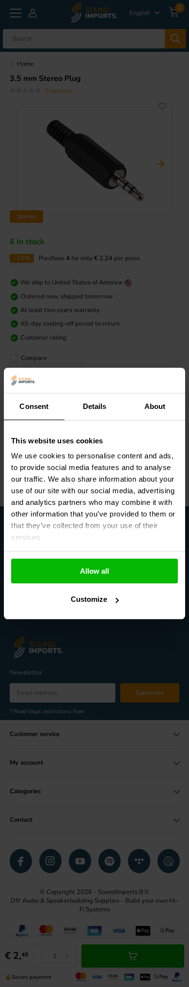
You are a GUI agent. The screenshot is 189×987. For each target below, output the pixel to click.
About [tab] (155, 406)
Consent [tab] (33, 406)
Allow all (94, 571)
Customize (89, 599)
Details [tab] (95, 406)
